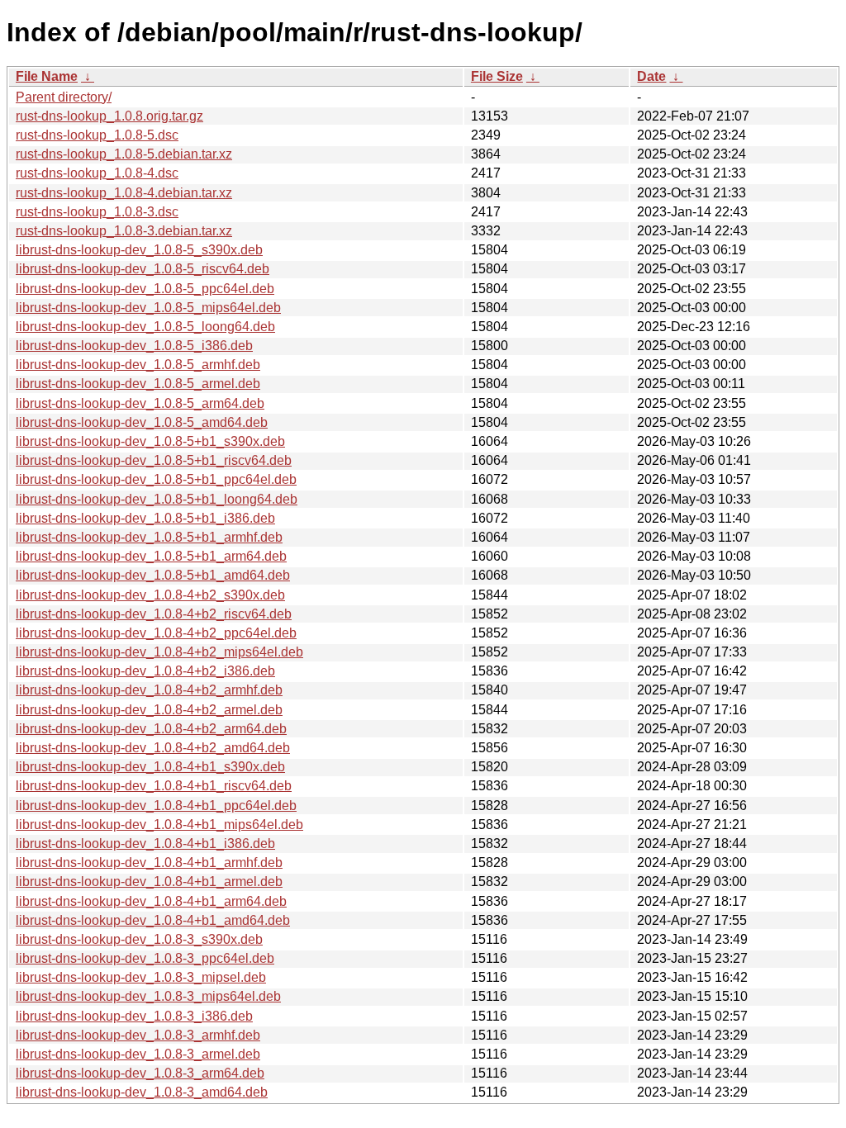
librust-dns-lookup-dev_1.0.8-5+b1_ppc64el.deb (156, 479)
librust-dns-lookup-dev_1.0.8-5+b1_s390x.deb (150, 441)
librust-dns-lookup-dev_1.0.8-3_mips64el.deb (148, 996)
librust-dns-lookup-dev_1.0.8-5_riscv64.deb (142, 269)
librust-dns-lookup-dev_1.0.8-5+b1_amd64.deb (153, 575)
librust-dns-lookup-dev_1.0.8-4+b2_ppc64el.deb (156, 633)
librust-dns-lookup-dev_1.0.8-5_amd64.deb (142, 422)
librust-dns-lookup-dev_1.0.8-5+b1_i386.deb (145, 518)
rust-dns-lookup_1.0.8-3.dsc (97, 212)
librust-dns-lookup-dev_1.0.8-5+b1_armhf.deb (149, 537)
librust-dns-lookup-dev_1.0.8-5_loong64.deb (145, 327)
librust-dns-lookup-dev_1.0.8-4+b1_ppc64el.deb (156, 806)
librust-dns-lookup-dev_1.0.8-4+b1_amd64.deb (153, 920)
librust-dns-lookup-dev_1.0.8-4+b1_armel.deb (149, 881)
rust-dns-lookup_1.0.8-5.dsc (97, 135)
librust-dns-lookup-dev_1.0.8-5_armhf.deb (138, 365)
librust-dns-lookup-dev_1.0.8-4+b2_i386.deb (145, 671)
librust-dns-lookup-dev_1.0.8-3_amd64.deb (142, 1092)
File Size (497, 76)
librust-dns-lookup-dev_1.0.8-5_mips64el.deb (148, 308)
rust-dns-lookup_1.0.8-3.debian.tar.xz (124, 231)
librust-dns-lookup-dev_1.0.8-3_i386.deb (134, 1016)
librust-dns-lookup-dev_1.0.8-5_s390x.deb (139, 250)
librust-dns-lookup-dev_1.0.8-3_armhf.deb (138, 1035)
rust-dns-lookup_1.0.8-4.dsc (97, 173)
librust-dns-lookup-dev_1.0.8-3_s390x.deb (139, 939)
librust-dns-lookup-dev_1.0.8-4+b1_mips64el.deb (159, 825)
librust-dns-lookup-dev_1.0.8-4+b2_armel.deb (149, 710)
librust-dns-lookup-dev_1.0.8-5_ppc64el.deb (145, 289)
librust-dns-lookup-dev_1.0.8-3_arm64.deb (140, 1073)
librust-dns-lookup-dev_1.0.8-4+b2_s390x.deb (150, 595)
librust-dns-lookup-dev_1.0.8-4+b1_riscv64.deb (154, 786)
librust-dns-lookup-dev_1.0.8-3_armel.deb (138, 1054)
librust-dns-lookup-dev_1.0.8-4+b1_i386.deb (145, 844)
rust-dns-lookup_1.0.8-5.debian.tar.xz (124, 154)
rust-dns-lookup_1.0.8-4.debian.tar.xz (124, 193)
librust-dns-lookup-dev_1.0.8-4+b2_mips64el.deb (159, 652)
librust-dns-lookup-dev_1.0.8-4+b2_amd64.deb (153, 748)
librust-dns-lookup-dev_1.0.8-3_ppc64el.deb (145, 958)
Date (651, 76)
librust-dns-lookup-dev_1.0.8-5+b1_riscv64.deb (154, 460)
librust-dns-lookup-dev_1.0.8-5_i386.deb (134, 346)
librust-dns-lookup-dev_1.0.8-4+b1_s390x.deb (150, 767)
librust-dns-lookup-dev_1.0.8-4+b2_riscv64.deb (154, 614)
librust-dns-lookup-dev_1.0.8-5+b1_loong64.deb (156, 499)
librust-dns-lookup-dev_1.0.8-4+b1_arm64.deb (151, 901)
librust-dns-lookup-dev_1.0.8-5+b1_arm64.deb (151, 556)
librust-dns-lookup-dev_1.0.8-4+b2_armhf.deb (149, 690)
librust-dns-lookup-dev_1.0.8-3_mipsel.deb (141, 977)
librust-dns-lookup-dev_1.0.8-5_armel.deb (138, 384)
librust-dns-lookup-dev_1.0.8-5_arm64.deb (140, 403)
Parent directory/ (64, 97)
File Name (47, 76)
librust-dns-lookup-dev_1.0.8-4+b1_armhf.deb (149, 862)
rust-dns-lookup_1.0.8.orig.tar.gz (109, 116)
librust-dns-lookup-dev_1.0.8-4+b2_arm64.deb (151, 729)
